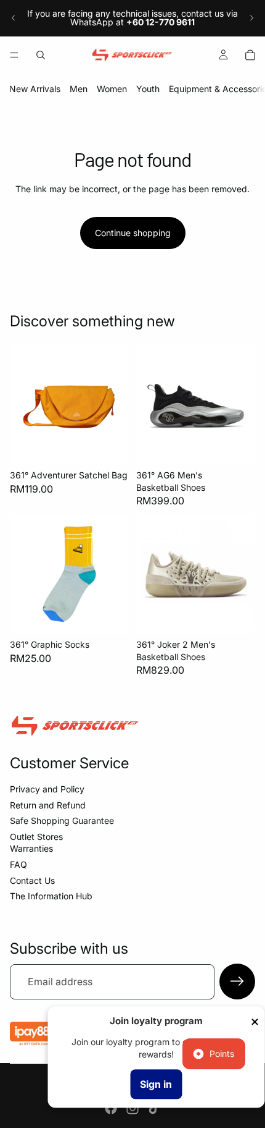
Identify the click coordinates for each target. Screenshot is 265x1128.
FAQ (18, 864)
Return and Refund (48, 805)
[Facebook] (111, 1108)
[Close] (254, 1022)
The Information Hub (51, 896)
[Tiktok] (154, 1108)
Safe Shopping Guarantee (62, 820)
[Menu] (14, 55)
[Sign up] (237, 981)
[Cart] (250, 55)
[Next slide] (251, 18)
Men (79, 88)
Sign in (156, 1084)
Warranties (31, 848)
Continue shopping (133, 232)
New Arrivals (34, 88)
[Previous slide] (13, 18)
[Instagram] (132, 1108)
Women (112, 88)
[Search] (40, 55)
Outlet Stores (36, 836)
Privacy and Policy (47, 789)
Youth (148, 88)
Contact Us (32, 880)
